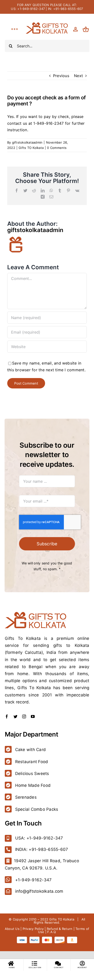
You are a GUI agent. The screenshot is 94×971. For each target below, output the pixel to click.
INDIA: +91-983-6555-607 (41, 849)
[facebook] (7, 716)
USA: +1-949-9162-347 (39, 838)
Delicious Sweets (32, 773)
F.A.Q (51, 932)
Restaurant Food (31, 761)
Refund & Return (60, 929)
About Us (12, 929)
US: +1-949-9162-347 (28, 9)
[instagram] (24, 716)
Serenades (26, 797)
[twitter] (15, 716)
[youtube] (33, 716)
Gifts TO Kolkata (31, 148)
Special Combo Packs (36, 809)
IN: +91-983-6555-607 (65, 9)
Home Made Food (33, 785)
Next (78, 75)
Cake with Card (30, 749)
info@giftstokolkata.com (39, 891)
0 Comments (57, 148)
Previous (61, 75)
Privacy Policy (33, 929)
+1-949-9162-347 (33, 879)
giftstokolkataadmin (27, 142)
